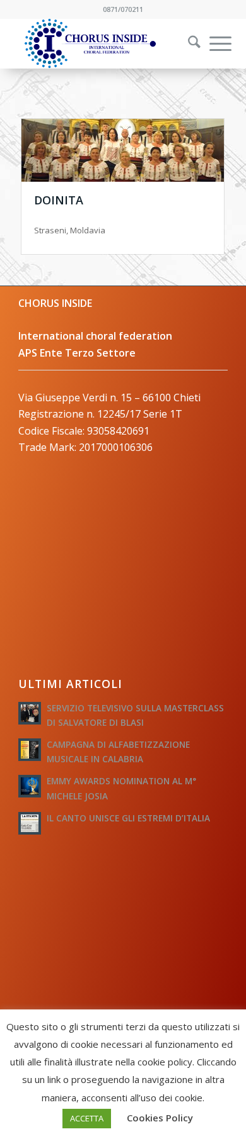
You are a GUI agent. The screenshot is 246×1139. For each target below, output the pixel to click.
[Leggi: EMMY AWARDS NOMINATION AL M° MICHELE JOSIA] (29, 786)
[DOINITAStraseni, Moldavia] (122, 150)
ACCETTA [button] (86, 1118)
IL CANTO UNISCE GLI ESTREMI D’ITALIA (128, 818)
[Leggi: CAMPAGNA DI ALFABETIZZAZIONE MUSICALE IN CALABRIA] (29, 749)
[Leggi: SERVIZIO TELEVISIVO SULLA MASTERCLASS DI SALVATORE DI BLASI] (29, 713)
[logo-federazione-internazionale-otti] (101, 43)
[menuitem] (186, 43)
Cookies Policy (160, 1117)
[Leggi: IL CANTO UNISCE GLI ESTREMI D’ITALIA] (29, 823)
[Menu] (214, 43)
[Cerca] (188, 43)
